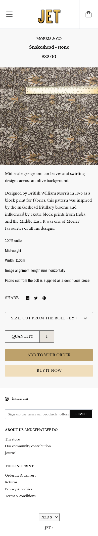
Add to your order (49, 355)
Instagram (20, 398)
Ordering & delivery (20, 475)
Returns (11, 482)
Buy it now (49, 370)
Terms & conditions (20, 496)
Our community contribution (28, 446)
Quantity (22, 336)
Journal (11, 453)
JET (48, 528)
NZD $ (46, 517)
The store (12, 439)
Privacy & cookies (18, 489)
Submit (81, 414)
